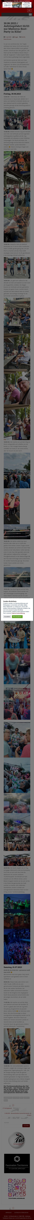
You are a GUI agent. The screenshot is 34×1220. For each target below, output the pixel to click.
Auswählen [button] (7, 616)
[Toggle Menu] (30, 14)
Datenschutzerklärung (18, 613)
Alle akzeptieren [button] (17, 616)
